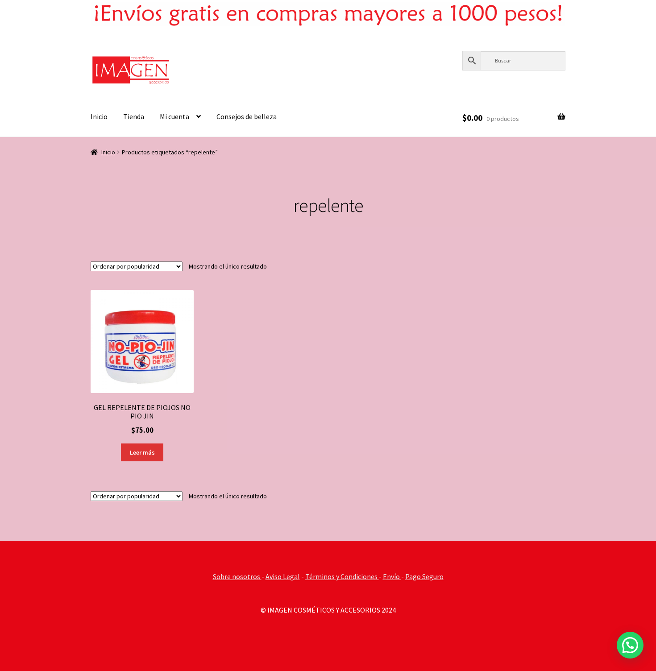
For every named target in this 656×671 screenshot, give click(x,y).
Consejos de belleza (246, 116)
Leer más (142, 452)
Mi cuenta (174, 116)
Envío (392, 576)
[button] (630, 645)
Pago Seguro (424, 576)
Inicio (99, 116)
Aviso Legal (283, 576)
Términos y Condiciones (342, 576)
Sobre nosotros (237, 576)
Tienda (133, 116)
